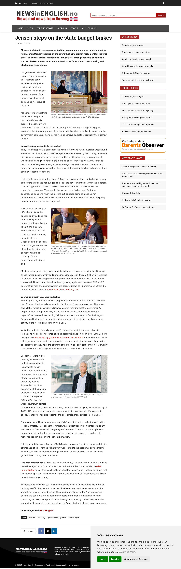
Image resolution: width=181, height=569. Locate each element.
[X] (48, 531)
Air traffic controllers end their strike (137, 66)
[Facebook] (163, 3)
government (53, 518)
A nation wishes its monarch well (136, 59)
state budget (74, 518)
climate (32, 518)
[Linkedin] (54, 531)
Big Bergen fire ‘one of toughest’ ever (138, 207)
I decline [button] (115, 559)
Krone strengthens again (133, 45)
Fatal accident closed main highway (137, 80)
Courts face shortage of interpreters (138, 124)
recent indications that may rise (62, 289)
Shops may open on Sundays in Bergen (139, 167)
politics (63, 518)
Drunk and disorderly (131, 193)
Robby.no (50, 565)
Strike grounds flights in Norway (136, 73)
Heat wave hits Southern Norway (136, 131)
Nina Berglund (47, 510)
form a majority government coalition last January (57, 337)
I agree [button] (103, 559)
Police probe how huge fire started (137, 117)
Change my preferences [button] (135, 559)
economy (41, 518)
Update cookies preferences (67, 565)
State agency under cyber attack (136, 52)
